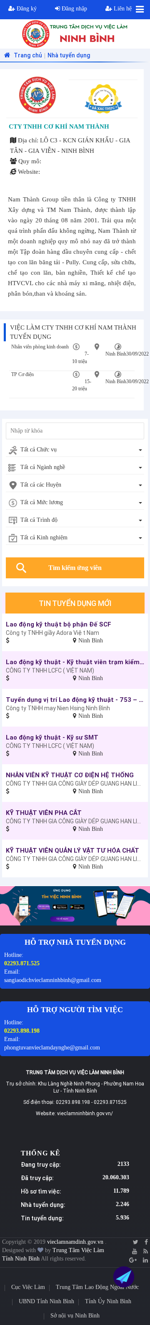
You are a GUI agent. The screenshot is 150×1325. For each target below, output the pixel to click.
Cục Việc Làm (28, 1287)
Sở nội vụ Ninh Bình (75, 1315)
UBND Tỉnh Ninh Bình (46, 1301)
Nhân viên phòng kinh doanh (40, 347)
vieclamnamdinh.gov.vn (76, 1242)
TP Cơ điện (22, 374)
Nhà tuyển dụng (69, 55)
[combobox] (75, 450)
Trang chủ (27, 55)
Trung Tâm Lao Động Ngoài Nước (97, 1287)
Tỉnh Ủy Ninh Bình (108, 1301)
